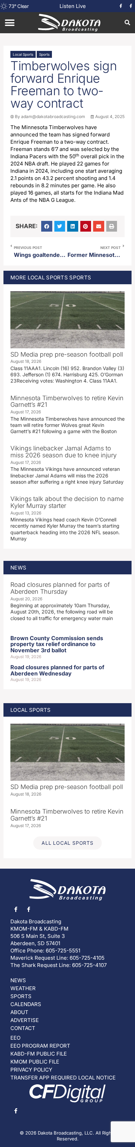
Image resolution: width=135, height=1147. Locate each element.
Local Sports (23, 54)
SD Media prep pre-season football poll (66, 354)
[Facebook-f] (121, 6)
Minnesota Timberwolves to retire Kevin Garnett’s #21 (67, 401)
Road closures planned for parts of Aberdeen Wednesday (57, 670)
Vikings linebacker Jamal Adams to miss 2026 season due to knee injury (63, 452)
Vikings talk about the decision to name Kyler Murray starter (67, 502)
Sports (44, 54)
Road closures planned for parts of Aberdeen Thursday (60, 588)
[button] (9, 22)
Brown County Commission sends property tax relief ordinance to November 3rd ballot (56, 644)
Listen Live (73, 6)
